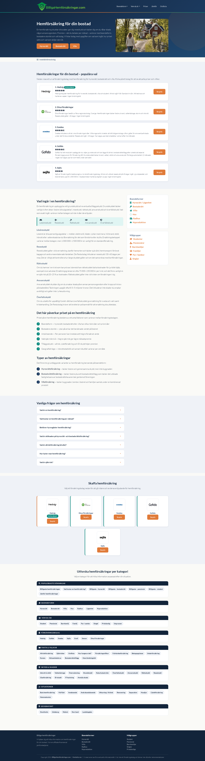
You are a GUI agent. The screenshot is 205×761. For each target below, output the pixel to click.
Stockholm (44, 712)
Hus (134, 214)
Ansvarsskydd (133, 673)
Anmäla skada (83, 677)
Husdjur (144, 692)
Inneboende (72, 692)
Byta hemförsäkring (47, 692)
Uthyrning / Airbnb (106, 692)
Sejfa (69, 638)
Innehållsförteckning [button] (47, 59)
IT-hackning (69, 677)
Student (43, 624)
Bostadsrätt (60, 46)
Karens (42, 658)
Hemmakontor (45, 697)
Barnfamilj (65, 624)
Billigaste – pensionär (137, 589)
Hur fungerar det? (84, 653)
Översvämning (74, 673)
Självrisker (61, 653)
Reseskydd (157, 673)
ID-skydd (58, 677)
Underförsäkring (153, 653)
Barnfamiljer (138, 247)
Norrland (75, 712)
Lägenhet (90, 609)
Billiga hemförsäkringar (46, 735)
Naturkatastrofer (102, 673)
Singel (96, 624)
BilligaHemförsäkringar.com (61, 757)
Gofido (51, 638)
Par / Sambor (138, 255)
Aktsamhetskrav (55, 658)
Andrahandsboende (88, 692)
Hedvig (42, 638)
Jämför (154, 6)
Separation (133, 692)
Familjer (137, 251)
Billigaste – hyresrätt (97, 589)
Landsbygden (87, 712)
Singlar (136, 258)
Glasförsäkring (45, 677)
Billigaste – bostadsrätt (117, 589)
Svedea (60, 638)
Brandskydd (87, 673)
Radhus (136, 218)
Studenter (137, 239)
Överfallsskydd (118, 673)
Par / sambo (85, 624)
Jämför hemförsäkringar (49, 594)
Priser (145, 6)
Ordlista (163, 6)
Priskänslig (106, 624)
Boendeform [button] (121, 6)
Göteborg (55, 712)
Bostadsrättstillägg (72, 658)
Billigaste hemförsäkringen (50, 589)
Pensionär (53, 624)
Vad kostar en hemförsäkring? (75, 589)
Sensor (84, 638)
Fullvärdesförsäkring (120, 653)
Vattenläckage (60, 673)
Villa (75, 46)
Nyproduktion (139, 222)
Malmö (65, 712)
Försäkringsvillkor (102, 653)
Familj (75, 624)
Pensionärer (138, 243)
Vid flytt (61, 692)
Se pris (159, 91)
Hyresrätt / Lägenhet (142, 202)
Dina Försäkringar (97, 638)
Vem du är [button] (135, 6)
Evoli (76, 638)
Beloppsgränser (137, 653)
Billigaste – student (156, 589)
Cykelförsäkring (157, 692)
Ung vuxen (118, 624)
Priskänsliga (131, 749)
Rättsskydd (146, 673)
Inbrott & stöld (45, 673)
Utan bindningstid (89, 658)
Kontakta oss (77, 757)
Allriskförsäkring (46, 653)
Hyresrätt (44, 46)
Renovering (121, 692)
